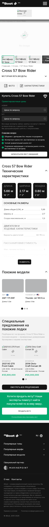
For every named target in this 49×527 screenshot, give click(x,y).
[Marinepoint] (16, 468)
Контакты (17, 479)
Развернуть (24, 262)
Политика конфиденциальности (32, 511)
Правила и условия (10, 511)
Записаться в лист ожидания (24, 154)
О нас (7, 479)
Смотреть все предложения (24, 387)
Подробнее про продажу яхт (25, 417)
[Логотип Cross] (24, 13)
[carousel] (24, 42)
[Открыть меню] (45, 3)
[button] (24, 37)
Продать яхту (24, 411)
